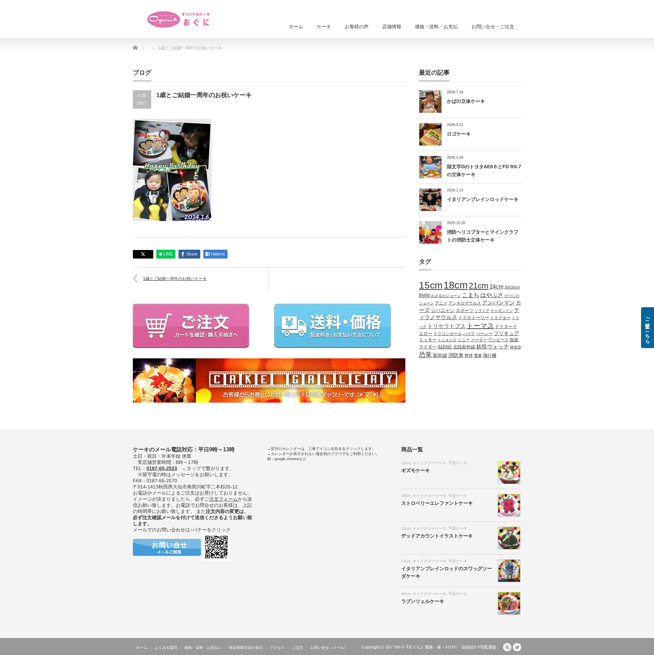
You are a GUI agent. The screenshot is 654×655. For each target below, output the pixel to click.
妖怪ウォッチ (492, 346)
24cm (496, 286)
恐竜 (425, 354)
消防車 (456, 355)
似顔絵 (445, 346)
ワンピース (498, 340)
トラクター (500, 317)
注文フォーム (223, 499)
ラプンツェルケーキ (422, 601)
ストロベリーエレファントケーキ (437, 503)
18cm (455, 285)
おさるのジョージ (446, 296)
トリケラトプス (446, 326)
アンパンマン (498, 302)
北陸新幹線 (464, 346)
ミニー (463, 340)
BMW (424, 295)
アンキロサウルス (464, 303)
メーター (479, 340)
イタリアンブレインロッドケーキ (482, 199)
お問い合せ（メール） (329, 647)
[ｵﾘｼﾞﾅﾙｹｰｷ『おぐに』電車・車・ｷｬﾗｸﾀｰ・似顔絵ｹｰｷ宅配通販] (178, 19)
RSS (507, 647)
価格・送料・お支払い (203, 647)
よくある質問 (166, 647)
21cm (478, 285)
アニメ (441, 303)
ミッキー (428, 339)
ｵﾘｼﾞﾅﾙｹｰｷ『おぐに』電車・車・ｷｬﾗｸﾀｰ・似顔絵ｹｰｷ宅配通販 (441, 647)
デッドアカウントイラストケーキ (437, 536)
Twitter (517, 647)
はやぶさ (491, 295)
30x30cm (512, 287)
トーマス (480, 325)
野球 (469, 355)
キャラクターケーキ (429, 463)
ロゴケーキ (459, 134)
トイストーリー (473, 317)
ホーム (296, 26)
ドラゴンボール (447, 333)
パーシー (484, 333)
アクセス (277, 647)
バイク (469, 333)
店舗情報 (391, 26)
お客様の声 (357, 26)
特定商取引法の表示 (246, 647)
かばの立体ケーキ (466, 101)
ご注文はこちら (647, 327)
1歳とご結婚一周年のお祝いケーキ (175, 278)
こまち (470, 295)
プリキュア (506, 333)
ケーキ (324, 26)
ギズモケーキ (415, 470)
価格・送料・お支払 (436, 26)
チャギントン (501, 311)
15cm (430, 285)
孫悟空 (515, 347)
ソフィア (481, 311)
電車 (478, 355)
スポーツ (464, 310)
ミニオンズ (447, 340)
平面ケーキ (457, 463)
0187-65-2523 (161, 468)
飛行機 (489, 355)
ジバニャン (443, 310)
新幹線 (440, 355)
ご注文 (297, 647)
